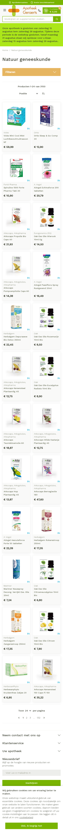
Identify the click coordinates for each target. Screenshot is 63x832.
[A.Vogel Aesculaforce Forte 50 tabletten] (16, 520)
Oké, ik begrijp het (31, 825)
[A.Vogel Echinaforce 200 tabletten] (47, 168)
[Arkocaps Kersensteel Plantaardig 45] (16, 366)
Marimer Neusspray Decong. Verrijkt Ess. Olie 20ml (16, 592)
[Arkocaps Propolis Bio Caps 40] (16, 217)
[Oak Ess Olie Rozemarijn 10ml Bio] (47, 317)
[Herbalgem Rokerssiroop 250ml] (47, 520)
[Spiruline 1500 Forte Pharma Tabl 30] (16, 168)
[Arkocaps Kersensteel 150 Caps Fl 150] (47, 670)
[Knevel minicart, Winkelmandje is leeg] (45, 10)
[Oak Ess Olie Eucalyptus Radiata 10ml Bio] (47, 366)
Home (5, 50)
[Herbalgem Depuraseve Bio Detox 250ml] (16, 317)
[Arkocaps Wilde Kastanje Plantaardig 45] (47, 417)
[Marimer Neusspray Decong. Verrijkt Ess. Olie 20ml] (16, 569)
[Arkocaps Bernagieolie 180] (47, 469)
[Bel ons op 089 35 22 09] (39, 10)
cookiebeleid (26, 817)
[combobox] (27, 19)
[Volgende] (43, 717)
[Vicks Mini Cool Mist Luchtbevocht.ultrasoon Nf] (16, 116)
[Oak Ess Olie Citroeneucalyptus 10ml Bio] (47, 569)
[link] (19, 717)
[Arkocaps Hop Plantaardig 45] (16, 469)
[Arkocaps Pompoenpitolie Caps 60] (16, 265)
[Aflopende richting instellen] (43, 93)
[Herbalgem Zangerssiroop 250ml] (16, 621)
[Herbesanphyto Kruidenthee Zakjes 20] (16, 670)
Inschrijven (31, 783)
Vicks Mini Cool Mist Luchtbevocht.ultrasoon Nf (16, 138)
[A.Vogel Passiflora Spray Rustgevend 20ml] (47, 265)
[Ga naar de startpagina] (22, 10)
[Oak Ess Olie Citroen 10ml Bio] (47, 621)
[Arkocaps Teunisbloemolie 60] (16, 417)
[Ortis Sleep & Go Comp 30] (47, 116)
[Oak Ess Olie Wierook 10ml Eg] (47, 217)
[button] (31, 72)
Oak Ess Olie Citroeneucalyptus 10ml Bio (46, 592)
